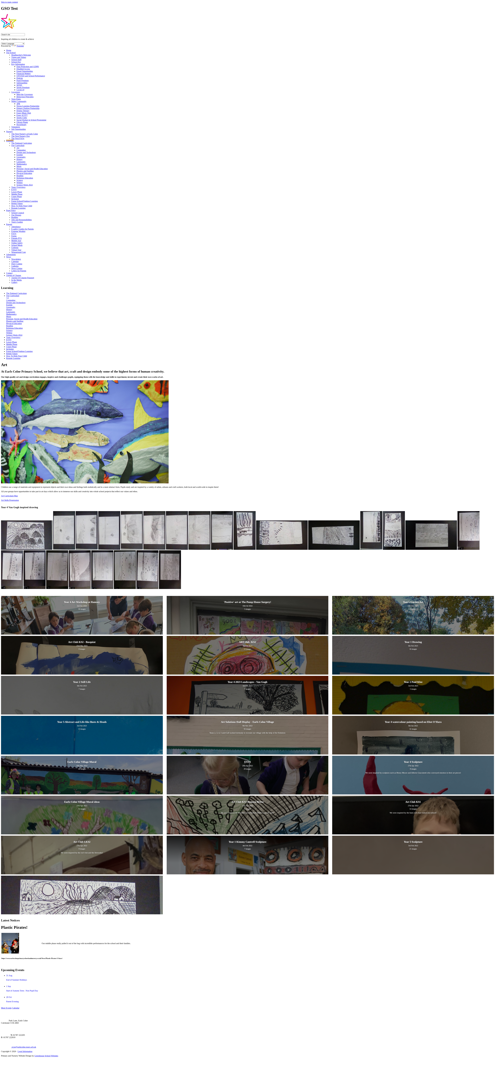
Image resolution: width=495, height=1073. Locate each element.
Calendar (15, 261)
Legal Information (25, 1051)
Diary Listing (16, 264)
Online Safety (17, 243)
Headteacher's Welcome (21, 55)
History (19, 159)
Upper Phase (16, 196)
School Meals (16, 245)
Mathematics (21, 164)
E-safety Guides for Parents (22, 229)
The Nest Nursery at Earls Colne (24, 134)
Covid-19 (20, 90)
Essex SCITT (22, 115)
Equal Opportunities (24, 71)
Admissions (11, 254)
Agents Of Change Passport (22, 278)
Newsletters (16, 259)
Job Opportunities (18, 129)
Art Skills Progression (10, 500)
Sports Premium (23, 87)
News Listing (16, 268)
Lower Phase (16, 192)
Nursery (9, 131)
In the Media (16, 280)
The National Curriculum (21, 143)
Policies (19, 78)
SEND (19, 85)
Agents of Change (13, 275)
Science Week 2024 (24, 185)
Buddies (14, 217)
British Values (17, 203)
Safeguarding (21, 83)
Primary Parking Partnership (27, 108)
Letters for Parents (18, 271)
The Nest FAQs (17, 138)
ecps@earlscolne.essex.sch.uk (23, 1047)
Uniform (14, 247)
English (19, 155)
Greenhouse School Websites (46, 1056)
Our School (11, 53)
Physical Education (24, 173)
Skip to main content (9, 2)
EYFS (13, 189)
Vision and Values (18, 57)
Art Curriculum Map (9, 496)
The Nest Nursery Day (20, 136)
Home (8, 50)
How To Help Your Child (21, 206)
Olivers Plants (22, 122)
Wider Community (18, 101)
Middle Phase (16, 194)
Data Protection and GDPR (27, 66)
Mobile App (16, 241)
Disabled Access (23, 69)
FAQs (13, 234)
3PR (18, 104)
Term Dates (16, 99)
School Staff (16, 60)
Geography (21, 157)
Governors (15, 92)
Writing (19, 182)
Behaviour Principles (25, 97)
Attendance (16, 227)
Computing (21, 150)
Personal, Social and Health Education (32, 169)
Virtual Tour (16, 250)
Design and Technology (26, 152)
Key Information (18, 64)
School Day (16, 62)
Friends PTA (16, 238)
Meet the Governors (24, 94)
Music (19, 166)
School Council (17, 213)
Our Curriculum (17, 145)
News (8, 257)
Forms (13, 236)
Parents (9, 224)
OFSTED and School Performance (30, 76)
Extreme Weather (18, 231)
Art (17, 148)
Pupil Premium (22, 80)
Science (19, 180)
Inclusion (15, 199)
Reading (19, 176)
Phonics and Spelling (25, 171)
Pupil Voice (11, 210)
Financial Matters (23, 73)
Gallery (14, 282)
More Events (6, 1008)
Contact (9, 273)
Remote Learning (18, 208)
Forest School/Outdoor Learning (24, 201)
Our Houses (16, 215)
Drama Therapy (22, 111)
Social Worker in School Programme (31, 120)
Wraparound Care (18, 252)
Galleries (15, 266)
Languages (20, 162)
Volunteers (15, 127)
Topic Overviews (18, 187)
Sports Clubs (21, 118)
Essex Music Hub (23, 113)
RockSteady (21, 124)
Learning (10, 141)
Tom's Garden (17, 222)
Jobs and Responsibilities (21, 220)
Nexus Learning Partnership (27, 106)
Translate (20, 46)
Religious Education (24, 178)
